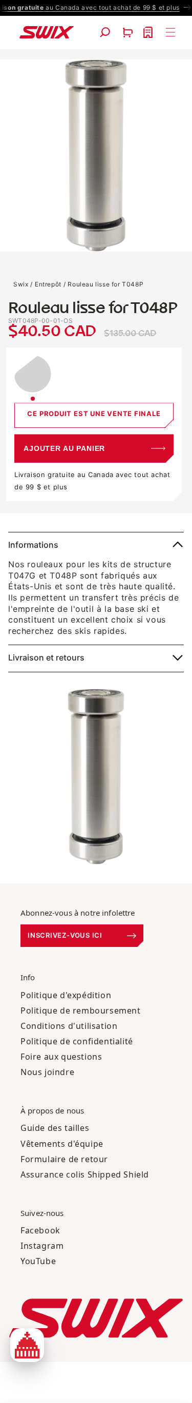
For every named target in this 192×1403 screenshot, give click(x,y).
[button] (105, 32)
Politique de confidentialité (76, 1041)
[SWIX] (96, 1318)
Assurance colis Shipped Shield (84, 1174)
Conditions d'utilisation (68, 1025)
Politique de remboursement (80, 1010)
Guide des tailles (54, 1127)
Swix (20, 284)
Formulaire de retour (64, 1159)
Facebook (40, 1230)
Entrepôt (48, 284)
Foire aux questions (61, 1056)
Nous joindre (47, 1072)
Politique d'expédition (65, 995)
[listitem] (32, 378)
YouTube (38, 1261)
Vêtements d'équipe (61, 1143)
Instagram (41, 1245)
